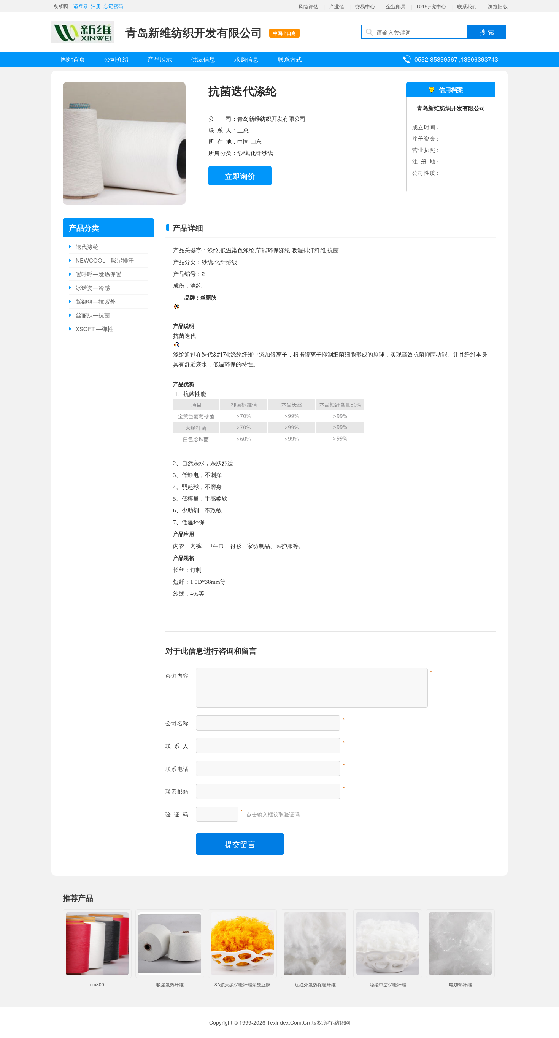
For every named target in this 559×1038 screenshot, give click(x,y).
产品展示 (160, 59)
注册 (96, 6)
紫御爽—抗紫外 (96, 301)
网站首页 (73, 59)
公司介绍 (116, 59)
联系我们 (467, 6)
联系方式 (290, 59)
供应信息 (203, 59)
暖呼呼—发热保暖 (98, 274)
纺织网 (61, 6)
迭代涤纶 (87, 246)
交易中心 (365, 6)
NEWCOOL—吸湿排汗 (105, 260)
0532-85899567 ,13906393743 (456, 59)
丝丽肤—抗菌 (93, 315)
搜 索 (487, 31)
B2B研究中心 (431, 6)
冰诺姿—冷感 (93, 288)
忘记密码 (113, 6)
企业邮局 (396, 6)
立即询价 (240, 175)
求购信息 (246, 59)
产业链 (336, 6)
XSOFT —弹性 (94, 329)
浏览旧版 (498, 6)
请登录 (80, 6)
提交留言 (240, 843)
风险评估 (308, 6)
